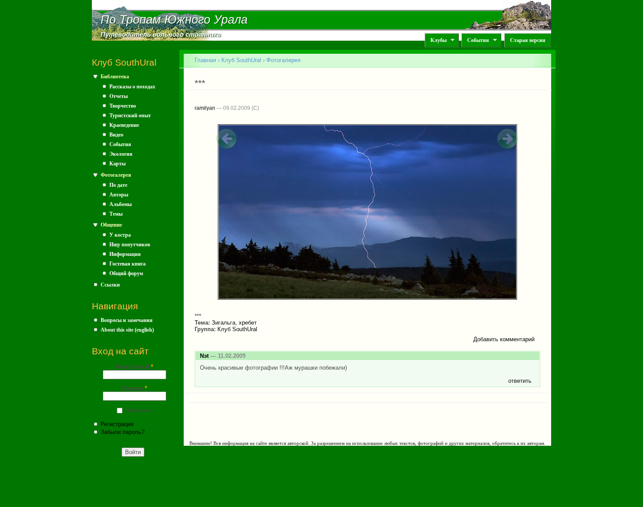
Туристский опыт (130, 115)
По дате (118, 185)
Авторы (118, 195)
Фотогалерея (116, 175)
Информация (125, 254)
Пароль (134, 388)
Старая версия (527, 40)
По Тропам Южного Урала (174, 19)
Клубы (436, 40)
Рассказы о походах (132, 87)
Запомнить (140, 410)
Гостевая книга (127, 264)
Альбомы (120, 204)
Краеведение (124, 125)
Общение (111, 225)
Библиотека (115, 76)
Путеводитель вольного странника (161, 34)
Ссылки (110, 285)
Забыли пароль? (122, 432)
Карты (117, 164)
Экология (121, 154)
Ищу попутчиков (129, 244)
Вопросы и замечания (127, 320)
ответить (519, 381)
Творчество (122, 106)
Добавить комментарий (504, 339)
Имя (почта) (134, 367)
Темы (115, 214)
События (475, 40)
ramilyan (205, 108)
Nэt (204, 356)
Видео (116, 135)
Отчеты (118, 96)
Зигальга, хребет (234, 322)
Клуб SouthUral (241, 60)
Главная (205, 60)
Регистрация (117, 424)
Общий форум (126, 273)
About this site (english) (127, 330)
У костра (120, 235)
